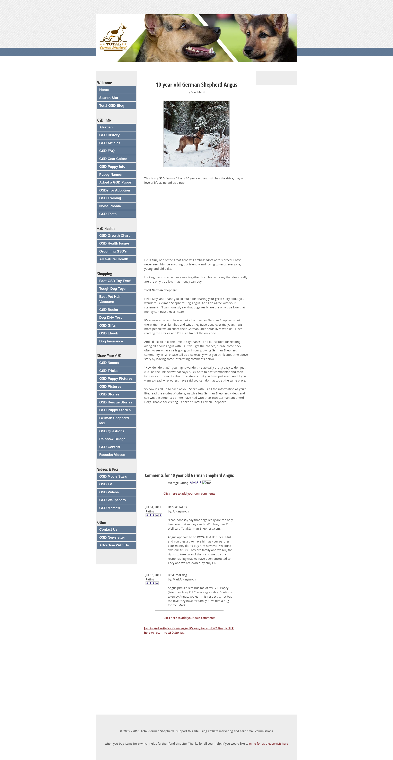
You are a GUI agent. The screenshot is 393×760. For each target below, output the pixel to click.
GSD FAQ (107, 151)
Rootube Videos (112, 455)
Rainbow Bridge (112, 439)
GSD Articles (109, 143)
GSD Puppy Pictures (115, 379)
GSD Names (109, 363)
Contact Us (108, 529)
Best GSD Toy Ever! (115, 281)
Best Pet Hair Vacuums (110, 299)
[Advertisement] (196, 224)
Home (104, 90)
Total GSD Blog (111, 106)
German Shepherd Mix (114, 420)
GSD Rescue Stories (115, 402)
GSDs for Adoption (114, 190)
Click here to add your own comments (189, 493)
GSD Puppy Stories (115, 410)
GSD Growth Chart (114, 236)
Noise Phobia (110, 206)
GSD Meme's (109, 508)
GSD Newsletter (112, 537)
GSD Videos (109, 492)
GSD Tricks (108, 371)
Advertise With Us (114, 545)
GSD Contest (109, 447)
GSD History (109, 135)
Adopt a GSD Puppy (115, 182)
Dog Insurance (111, 341)
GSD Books (108, 310)
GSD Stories (109, 394)
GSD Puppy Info (112, 167)
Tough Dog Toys (112, 289)
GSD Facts (107, 214)
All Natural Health (113, 259)
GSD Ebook (108, 333)
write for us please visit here (268, 743)
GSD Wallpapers (112, 500)
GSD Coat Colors (113, 159)
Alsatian (106, 127)
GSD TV (105, 484)
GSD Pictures (110, 386)
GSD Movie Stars (113, 476)
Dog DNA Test (110, 317)
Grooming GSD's (113, 251)
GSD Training (110, 198)
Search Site (108, 98)
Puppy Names (110, 175)
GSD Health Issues (114, 243)
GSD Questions (111, 431)
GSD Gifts (107, 325)
